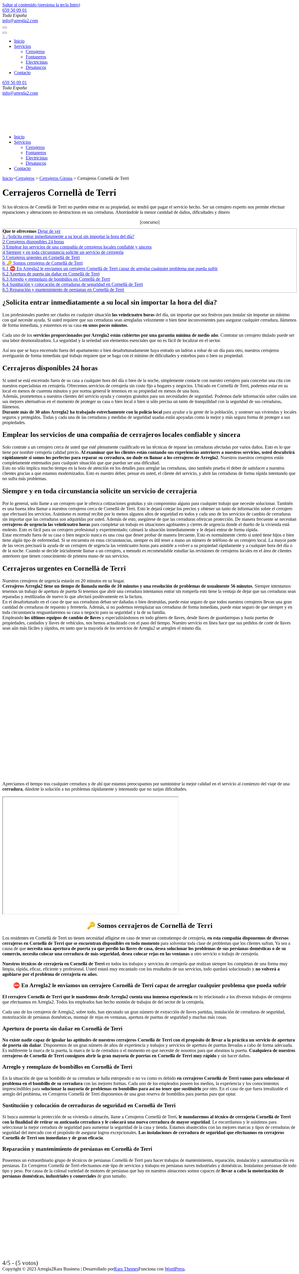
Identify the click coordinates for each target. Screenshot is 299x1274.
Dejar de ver (49, 231)
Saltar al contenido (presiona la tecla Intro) (41, 4)
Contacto (22, 72)
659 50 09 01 (14, 10)
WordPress (175, 1268)
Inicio (19, 41)
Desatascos (36, 67)
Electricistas (37, 62)
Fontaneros (36, 56)
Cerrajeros (35, 51)
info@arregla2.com (20, 20)
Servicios (22, 46)
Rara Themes (126, 1268)
